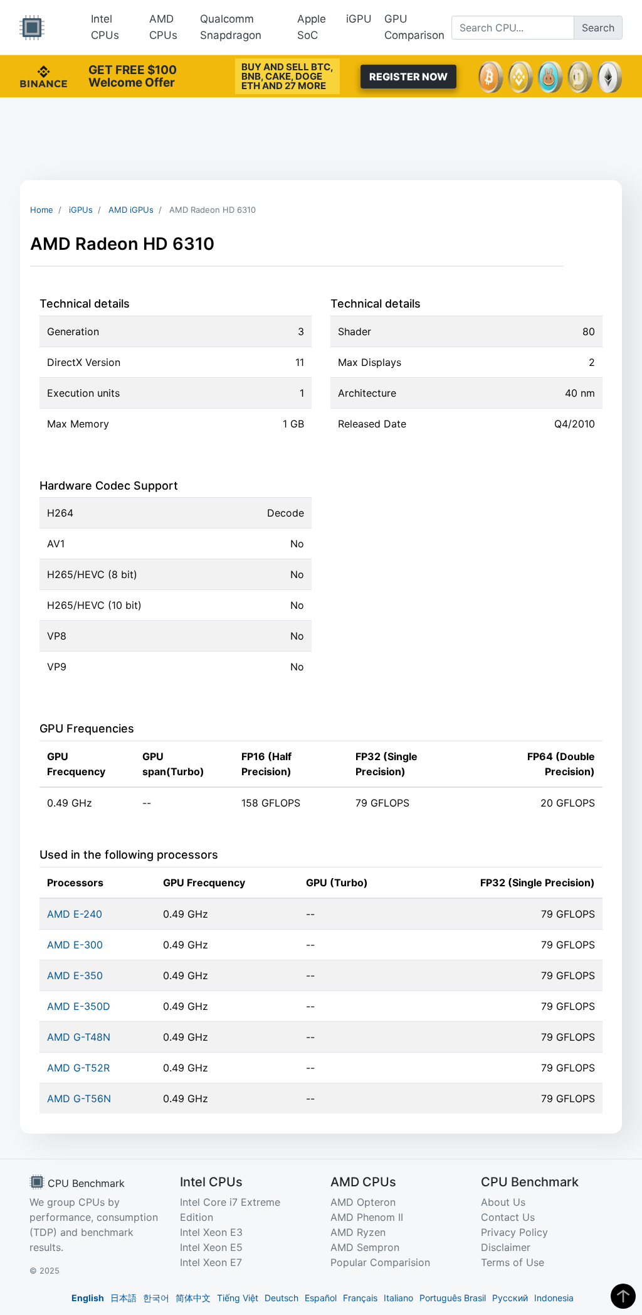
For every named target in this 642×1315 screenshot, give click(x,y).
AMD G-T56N (79, 1098)
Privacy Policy (514, 1232)
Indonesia (554, 1297)
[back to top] (623, 1296)
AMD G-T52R (78, 1067)
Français (360, 1297)
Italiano (398, 1297)
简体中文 (193, 1297)
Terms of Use (512, 1262)
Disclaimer (505, 1247)
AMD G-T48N (78, 1037)
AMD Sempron (364, 1247)
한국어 (156, 1297)
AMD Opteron (363, 1202)
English (87, 1297)
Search (598, 27)
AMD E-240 (74, 914)
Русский (510, 1297)
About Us (503, 1202)
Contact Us (508, 1217)
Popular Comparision (380, 1262)
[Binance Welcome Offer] (43, 75)
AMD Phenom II (366, 1217)
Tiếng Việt (237, 1297)
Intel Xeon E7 (211, 1262)
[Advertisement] (321, 138)
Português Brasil (452, 1297)
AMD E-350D (78, 1006)
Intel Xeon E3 (211, 1232)
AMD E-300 (75, 944)
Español (321, 1297)
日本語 (123, 1297)
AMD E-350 (75, 975)
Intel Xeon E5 (211, 1247)
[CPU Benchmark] (32, 27)
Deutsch (281, 1297)
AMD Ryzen (358, 1232)
